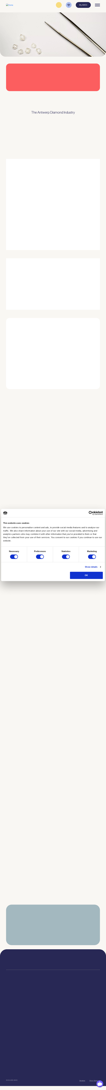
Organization (43, 996)
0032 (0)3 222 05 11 (75, 959)
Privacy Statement (94, 1080)
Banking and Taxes (13, 1006)
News (8, 1053)
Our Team (42, 1006)
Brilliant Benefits (12, 1020)
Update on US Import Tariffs (81, 92)
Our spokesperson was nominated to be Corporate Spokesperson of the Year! (38, 647)
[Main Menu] (97, 4)
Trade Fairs (10, 1003)
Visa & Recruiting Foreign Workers (19, 1033)
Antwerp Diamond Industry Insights (87, 229)
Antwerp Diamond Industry (81, 999)
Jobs (40, 1003)
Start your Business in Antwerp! (82, 388)
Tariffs (8, 1017)
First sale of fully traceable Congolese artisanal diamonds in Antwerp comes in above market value (34, 696)
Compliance (11, 996)
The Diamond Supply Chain (81, 1003)
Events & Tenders (13, 1050)
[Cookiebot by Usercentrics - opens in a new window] (91, 513)
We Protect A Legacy (14, 1037)
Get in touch (73, 1071)
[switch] (40, 557)
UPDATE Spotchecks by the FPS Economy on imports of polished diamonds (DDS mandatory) (38, 791)
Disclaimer (82, 1080)
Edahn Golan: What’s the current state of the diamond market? (36, 838)
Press (8, 1057)
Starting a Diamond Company (17, 1010)
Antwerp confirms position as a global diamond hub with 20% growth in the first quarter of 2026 (36, 885)
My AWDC (49, 1071)
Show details (91, 567)
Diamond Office (12, 999)
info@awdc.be (74, 962)
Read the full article (17, 470)
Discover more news (53, 907)
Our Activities (43, 999)
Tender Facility (44, 1010)
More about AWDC (80, 218)
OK (86, 575)
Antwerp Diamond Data (80, 996)
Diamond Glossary (78, 1006)
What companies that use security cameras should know (34, 505)
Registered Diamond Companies (19, 1024)
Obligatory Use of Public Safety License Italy (27, 743)
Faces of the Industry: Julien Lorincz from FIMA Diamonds (34, 600)
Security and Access (14, 1013)
